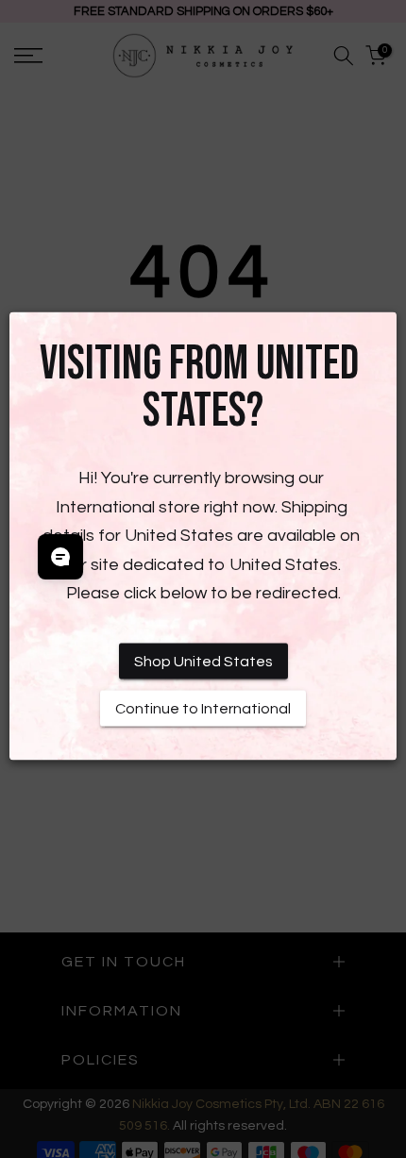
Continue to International (203, 708)
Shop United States (203, 661)
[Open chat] (60, 556)
